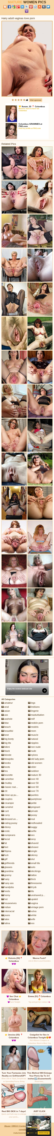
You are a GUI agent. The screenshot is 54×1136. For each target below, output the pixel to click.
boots (7, 767)
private (34, 811)
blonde (7, 755)
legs (32, 703)
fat (5, 843)
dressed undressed (14, 819)
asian (7, 711)
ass (6, 715)
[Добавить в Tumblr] (44, 6)
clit (5, 791)
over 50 (34, 783)
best (6, 735)
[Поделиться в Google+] (18, 6)
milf (32, 719)
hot (5, 899)
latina (7, 923)
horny (7, 895)
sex (32, 835)
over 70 (34, 791)
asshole (8, 719)
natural (34, 739)
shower (34, 847)
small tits (35, 863)
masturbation (37, 715)
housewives (10, 903)
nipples (34, 743)
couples (8, 799)
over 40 (34, 779)
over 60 (34, 787)
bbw (6, 723)
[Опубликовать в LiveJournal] (26, 6)
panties (34, 795)
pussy (33, 815)
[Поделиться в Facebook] (9, 6)
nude (33, 751)
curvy (7, 815)
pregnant (35, 807)
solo (32, 867)
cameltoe (9, 779)
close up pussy (12, 795)
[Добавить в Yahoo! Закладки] (26, 11)
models (34, 727)
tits (32, 891)
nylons (34, 755)
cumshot (8, 807)
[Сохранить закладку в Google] (13, 6)
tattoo (33, 875)
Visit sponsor (35, 100)
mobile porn (36, 723)
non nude (35, 747)
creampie (9, 803)
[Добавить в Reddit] (35, 6)
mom (33, 731)
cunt (6, 811)
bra (6, 771)
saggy (33, 827)
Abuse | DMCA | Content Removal (19, 1126)
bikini (7, 747)
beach (7, 727)
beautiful (8, 731)
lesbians (35, 707)
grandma (8, 871)
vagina (34, 903)
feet (6, 847)
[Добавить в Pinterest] (31, 6)
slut (32, 859)
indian (7, 907)
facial (7, 839)
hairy (6, 879)
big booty (9, 739)
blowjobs (9, 759)
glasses (8, 867)
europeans (9, 835)
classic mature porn (14, 787)
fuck (6, 855)
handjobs (9, 887)
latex (6, 919)
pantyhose (36, 799)
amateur (8, 703)
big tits (7, 743)
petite (33, 803)
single (33, 851)
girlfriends (9, 863)
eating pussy (10, 823)
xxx (32, 923)
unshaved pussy (39, 895)
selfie (33, 831)
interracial (9, 911)
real (32, 819)
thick (33, 879)
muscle (34, 735)
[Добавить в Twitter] (48, 6)
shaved (34, 843)
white (33, 915)
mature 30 (35, 775)
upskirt (34, 899)
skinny (34, 855)
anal (6, 707)
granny (7, 875)
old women (36, 763)
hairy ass (9, 883)
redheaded (36, 823)
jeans (7, 915)
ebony (7, 827)
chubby (8, 783)
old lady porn (37, 759)
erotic (7, 831)
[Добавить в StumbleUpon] (39, 6)
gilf (5, 859)
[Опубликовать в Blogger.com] (5, 6)
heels (7, 891)
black (7, 751)
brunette (8, 775)
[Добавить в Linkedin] (22, 6)
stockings (35, 871)
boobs (7, 763)
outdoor (34, 771)
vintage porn (37, 907)
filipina (7, 851)
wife (32, 919)
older (33, 767)
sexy (33, 839)
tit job (33, 887)
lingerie (34, 711)
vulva (33, 911)
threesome (36, 883)
